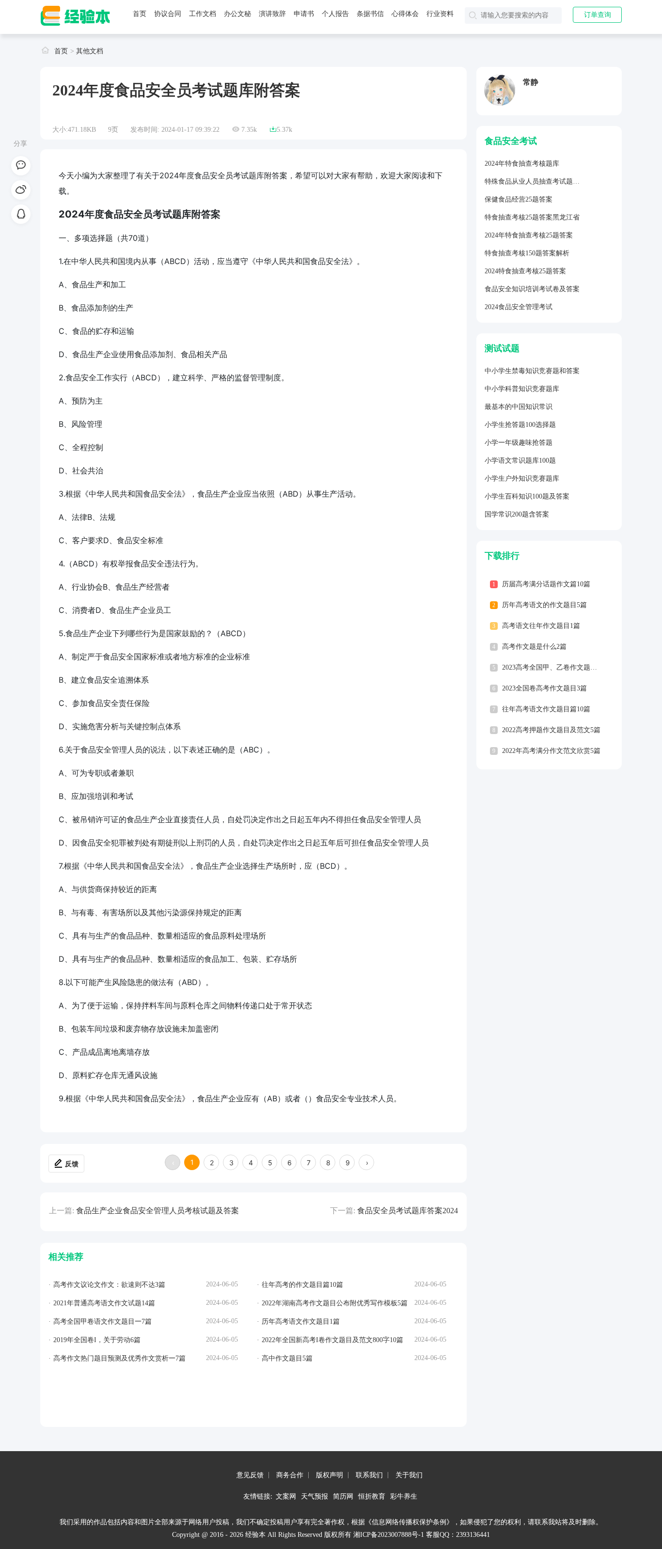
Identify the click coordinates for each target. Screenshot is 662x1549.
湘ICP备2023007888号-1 (388, 1534)
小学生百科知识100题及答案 (527, 496)
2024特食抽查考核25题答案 (525, 271)
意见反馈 (250, 1475)
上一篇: (61, 1210)
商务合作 (289, 1475)
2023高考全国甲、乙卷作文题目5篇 (554, 667)
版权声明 (329, 1475)
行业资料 (440, 13)
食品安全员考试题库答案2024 (407, 1210)
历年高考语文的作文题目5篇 (544, 605)
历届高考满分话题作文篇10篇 (546, 584)
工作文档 (202, 13)
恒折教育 (371, 1496)
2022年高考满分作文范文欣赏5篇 (551, 750)
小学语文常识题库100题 (520, 460)
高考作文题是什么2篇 (534, 646)
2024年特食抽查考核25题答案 (529, 235)
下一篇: (342, 1210)
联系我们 (369, 1475)
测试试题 (502, 348)
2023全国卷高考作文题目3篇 (544, 688)
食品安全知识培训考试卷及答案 (532, 289)
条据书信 (370, 13)
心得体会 (405, 13)
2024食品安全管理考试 (518, 307)
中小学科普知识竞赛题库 (522, 388)
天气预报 (314, 1496)
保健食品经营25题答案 (518, 199)
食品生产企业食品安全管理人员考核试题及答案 (157, 1210)
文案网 (286, 1496)
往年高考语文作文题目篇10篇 (546, 709)
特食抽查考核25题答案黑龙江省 (532, 217)
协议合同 (167, 13)
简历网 (343, 1496)
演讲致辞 (272, 13)
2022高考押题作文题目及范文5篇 (551, 730)
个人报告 (335, 13)
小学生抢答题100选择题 (520, 424)
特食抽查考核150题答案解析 (527, 253)
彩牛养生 (403, 1496)
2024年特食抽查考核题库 (522, 163)
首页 (139, 13)
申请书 (304, 13)
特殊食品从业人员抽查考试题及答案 (539, 181)
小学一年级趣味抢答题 (518, 442)
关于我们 (409, 1475)
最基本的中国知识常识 (518, 406)
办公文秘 (237, 13)
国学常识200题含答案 (517, 514)
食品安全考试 (511, 141)
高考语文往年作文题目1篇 (541, 625)
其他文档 (89, 51)
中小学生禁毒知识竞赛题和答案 (532, 371)
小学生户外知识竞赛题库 (522, 478)
